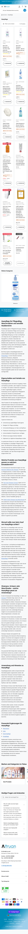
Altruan (10, 926)
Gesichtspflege (6, 733)
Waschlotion (6, 728)
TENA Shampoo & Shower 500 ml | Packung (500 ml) (20, 125)
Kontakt (5, 919)
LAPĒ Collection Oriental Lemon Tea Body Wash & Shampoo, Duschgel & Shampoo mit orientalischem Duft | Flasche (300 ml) (7, 166)
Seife (4, 731)
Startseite (5, 14)
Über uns (23, 921)
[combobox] (14, 10)
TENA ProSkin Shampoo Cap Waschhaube (13, 499)
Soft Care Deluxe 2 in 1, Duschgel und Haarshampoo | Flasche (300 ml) (20, 162)
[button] (2, 6)
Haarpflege (10, 14)
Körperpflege (4, 355)
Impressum (18, 923)
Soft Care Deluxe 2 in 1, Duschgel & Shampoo (7, 252)
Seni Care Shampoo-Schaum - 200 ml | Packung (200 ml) (20, 48)
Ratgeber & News (17, 921)
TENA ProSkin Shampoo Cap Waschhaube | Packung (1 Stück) (7, 126)
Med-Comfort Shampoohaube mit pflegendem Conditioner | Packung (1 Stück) (7, 90)
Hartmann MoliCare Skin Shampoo (10, 469)
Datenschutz (11, 923)
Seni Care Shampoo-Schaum (11, 482)
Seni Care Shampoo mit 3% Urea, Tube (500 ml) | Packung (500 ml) (7, 49)
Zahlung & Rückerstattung (19, 919)
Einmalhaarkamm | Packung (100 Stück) (20, 249)
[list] (14, 312)
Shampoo (3, 598)
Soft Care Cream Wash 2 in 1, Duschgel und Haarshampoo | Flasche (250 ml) (7, 209)
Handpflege (6, 736)
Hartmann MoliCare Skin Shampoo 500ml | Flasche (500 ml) (20, 88)
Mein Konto (10, 919)
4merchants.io (19, 926)
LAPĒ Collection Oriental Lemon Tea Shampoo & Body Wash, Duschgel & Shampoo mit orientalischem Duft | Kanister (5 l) (20, 212)
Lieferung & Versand (8, 921)
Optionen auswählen (7, 263)
